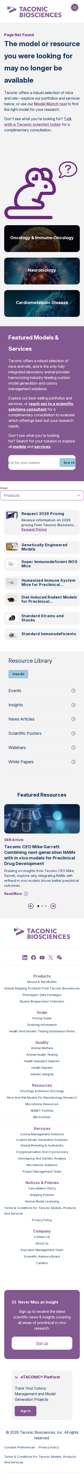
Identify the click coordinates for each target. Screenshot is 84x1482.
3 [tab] (46, 906)
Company (42, 1231)
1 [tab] (38, 906)
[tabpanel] (42, 577)
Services (42, 1128)
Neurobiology (42, 270)
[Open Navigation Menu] (74, 7)
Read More (13, 894)
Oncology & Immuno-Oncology (42, 237)
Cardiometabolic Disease (42, 302)
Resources (42, 1085)
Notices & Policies (42, 1182)
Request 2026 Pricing (42, 514)
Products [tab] (11, 495)
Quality (42, 1042)
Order (42, 1012)
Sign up (42, 1343)
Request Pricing (34, 529)
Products (42, 976)
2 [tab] (42, 906)
